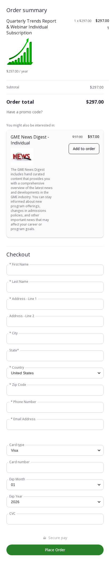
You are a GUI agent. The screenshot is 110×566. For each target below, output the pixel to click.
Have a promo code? (24, 111)
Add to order (84, 148)
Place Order (55, 549)
